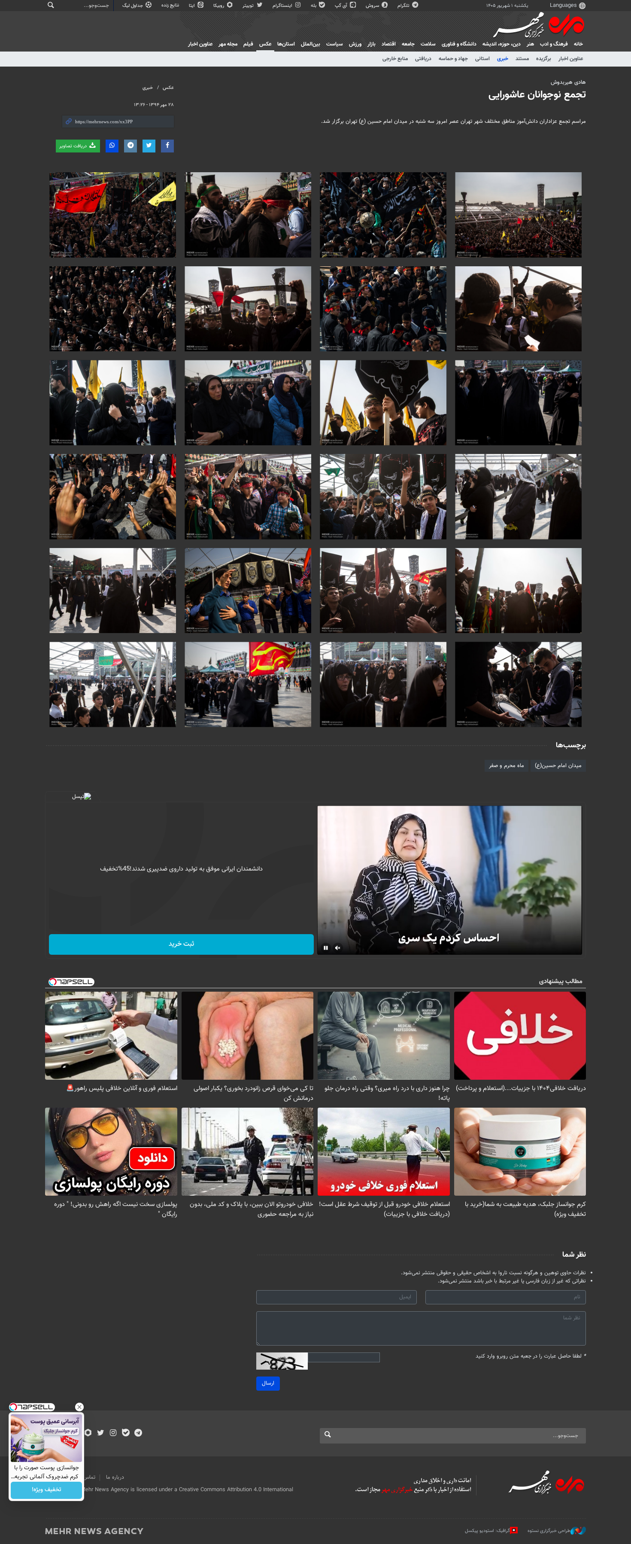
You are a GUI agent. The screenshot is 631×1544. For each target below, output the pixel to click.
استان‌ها (286, 44)
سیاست (334, 44)
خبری (502, 59)
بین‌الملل (310, 44)
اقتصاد (389, 44)
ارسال (268, 1383)
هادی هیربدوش (568, 82)
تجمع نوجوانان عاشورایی (537, 95)
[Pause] (326, 948)
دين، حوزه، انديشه (501, 44)
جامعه (408, 44)
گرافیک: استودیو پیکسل (487, 1530)
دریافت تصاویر (73, 146)
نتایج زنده (170, 5)
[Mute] (338, 948)
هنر (530, 44)
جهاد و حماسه (453, 59)
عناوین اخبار (570, 59)
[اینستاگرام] (113, 1434)
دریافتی (423, 59)
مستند (522, 59)
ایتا (192, 5)
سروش (373, 5)
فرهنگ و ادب (554, 44)
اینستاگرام (283, 5)
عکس (265, 44)
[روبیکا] (88, 1434)
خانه (578, 44)
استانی (482, 59)
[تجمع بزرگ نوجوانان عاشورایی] (518, 215)
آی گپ (342, 5)
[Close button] (79, 1407)
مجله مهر (227, 44)
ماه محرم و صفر (506, 765)
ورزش (355, 44)
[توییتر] (100, 1434)
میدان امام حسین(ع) (558, 765)
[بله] (125, 1434)
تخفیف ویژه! (46, 1490)
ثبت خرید (181, 944)
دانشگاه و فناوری (459, 44)
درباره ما (115, 1477)
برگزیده (543, 59)
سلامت (428, 44)
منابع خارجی (395, 59)
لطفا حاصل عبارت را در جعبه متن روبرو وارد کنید (531, 1356)
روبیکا (219, 5)
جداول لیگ (133, 5)
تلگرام (404, 5)
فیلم (248, 44)
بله (314, 5)
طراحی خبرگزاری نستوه (549, 1530)
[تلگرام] (138, 1434)
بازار (371, 44)
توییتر (249, 5)
